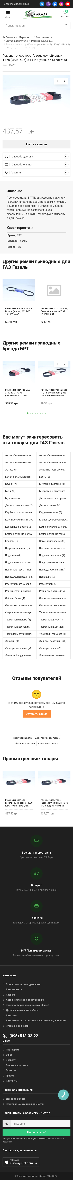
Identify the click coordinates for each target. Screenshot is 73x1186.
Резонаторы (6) (48, 584)
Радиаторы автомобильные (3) (21, 584)
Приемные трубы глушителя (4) (21, 569)
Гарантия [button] (16, 172)
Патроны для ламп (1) (17, 548)
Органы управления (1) (52, 541)
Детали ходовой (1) (50, 505)
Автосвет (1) (12, 469)
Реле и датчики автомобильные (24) (21, 591)
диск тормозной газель (47, 738)
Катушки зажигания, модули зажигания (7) (21, 519)
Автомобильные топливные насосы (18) (55, 462)
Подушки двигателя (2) (52, 555)
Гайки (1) (10, 491)
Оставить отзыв (36, 714)
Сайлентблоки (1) (15, 598)
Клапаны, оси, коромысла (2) (55, 519)
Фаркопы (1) (12, 641)
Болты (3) (44, 476)
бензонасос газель (25, 743)
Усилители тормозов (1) (52, 634)
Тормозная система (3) (18, 619)
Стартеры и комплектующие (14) (21, 612)
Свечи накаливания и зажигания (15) (55, 598)
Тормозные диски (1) (51, 619)
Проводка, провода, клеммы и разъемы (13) (21, 576)
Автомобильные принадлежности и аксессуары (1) (21, 462)
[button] (28, 413)
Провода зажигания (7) (52, 569)
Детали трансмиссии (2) (19, 505)
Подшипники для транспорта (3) (21, 562)
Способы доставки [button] (22, 156)
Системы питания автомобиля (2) (55, 605)
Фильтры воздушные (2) (52, 641)
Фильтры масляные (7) (18, 648)
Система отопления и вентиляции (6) (21, 605)
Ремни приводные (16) (52, 591)
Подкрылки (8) (13, 555)
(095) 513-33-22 (23, 1036)
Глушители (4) (13, 498)
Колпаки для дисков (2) (18, 526)
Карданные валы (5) (50, 512)
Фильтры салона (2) (50, 648)
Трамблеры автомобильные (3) (21, 634)
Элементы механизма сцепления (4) (55, 655)
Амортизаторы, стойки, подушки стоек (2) (55, 469)
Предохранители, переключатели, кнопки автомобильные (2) (55, 562)
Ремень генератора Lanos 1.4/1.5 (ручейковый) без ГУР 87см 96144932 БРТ (54, 393)
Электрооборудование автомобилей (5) (21, 655)
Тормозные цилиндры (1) (53, 626)
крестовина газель (48, 743)
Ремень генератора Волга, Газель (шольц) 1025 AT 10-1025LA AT (18, 311)
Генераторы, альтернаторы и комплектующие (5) (55, 491)
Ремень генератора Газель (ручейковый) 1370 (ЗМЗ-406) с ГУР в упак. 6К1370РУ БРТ (18, 803)
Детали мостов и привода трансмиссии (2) (55, 498)
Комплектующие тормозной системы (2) (55, 534)
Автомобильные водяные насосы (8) (21, 455)
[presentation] (57, 81)
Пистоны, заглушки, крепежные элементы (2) (55, 548)
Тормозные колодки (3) (18, 626)
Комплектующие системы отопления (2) (21, 534)
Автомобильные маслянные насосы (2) (55, 455)
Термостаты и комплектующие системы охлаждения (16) (55, 612)
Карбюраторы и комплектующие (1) (21, 512)
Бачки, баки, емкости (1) (18, 476)
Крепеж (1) (11, 541)
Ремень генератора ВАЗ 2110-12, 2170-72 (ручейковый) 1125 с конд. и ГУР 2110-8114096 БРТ (18, 393)
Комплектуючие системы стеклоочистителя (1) (55, 526)
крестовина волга (22, 738)
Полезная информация (16, 4)
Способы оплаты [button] (21, 164)
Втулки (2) (11, 484)
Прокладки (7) (47, 576)
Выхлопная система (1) (52, 484)
